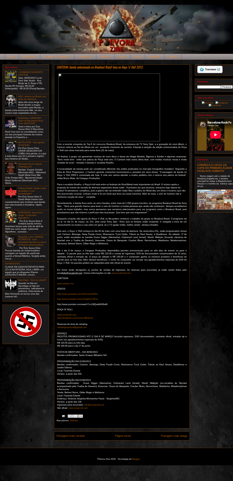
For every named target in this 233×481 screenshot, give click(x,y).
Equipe (137, 56)
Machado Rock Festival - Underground (30, 165)
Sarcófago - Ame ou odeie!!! (32, 280)
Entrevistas (29, 56)
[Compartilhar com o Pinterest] (81, 416)
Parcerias (154, 56)
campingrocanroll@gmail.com (72, 327)
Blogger (136, 459)
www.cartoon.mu (65, 283)
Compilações (85, 56)
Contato (173, 56)
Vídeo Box (105, 56)
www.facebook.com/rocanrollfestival (75, 318)
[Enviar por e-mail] (69, 416)
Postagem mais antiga (174, 435)
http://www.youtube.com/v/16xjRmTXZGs (77, 299)
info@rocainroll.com (94, 404)
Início (12, 56)
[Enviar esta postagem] (63, 416)
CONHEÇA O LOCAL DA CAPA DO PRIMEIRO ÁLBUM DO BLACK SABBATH (214, 167)
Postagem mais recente (71, 435)
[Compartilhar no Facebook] (78, 416)
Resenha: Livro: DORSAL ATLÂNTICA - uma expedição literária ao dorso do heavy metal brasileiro (32, 241)
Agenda (122, 56)
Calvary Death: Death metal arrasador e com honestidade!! (32, 191)
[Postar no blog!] (72, 416)
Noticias (74, 420)
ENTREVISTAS (12, 263)
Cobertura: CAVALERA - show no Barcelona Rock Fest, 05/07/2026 (30, 121)
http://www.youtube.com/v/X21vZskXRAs (77, 294)
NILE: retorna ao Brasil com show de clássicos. (32, 97)
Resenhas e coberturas (57, 56)
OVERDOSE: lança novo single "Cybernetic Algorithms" (30, 215)
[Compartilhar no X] (75, 416)
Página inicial (123, 435)
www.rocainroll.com (121, 273)
